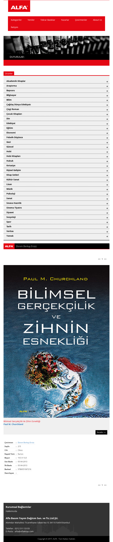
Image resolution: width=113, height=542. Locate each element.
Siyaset (10, 212)
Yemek (10, 235)
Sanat (9, 198)
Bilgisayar (11, 95)
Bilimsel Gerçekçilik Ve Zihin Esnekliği (22, 421)
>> (105, 259)
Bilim (9, 99)
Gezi (8, 142)
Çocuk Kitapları (14, 113)
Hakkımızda (11, 511)
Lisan (9, 184)
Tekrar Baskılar (47, 19)
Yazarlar (65, 19)
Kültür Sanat (12, 179)
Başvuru (10, 90)
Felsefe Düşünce (14, 137)
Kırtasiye (10, 165)
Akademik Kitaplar (15, 81)
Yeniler (31, 19)
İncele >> (101, 432)
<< (99, 259)
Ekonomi (11, 132)
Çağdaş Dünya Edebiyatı (18, 104)
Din (8, 118)
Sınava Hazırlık (13, 203)
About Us (97, 19)
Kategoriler (16, 19)
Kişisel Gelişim (13, 170)
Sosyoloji (11, 217)
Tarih (8, 226)
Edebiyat (10, 123)
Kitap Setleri (12, 174)
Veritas (10, 231)
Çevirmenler (81, 19)
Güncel (9, 146)
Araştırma (11, 85)
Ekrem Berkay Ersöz (26, 442)
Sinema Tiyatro (14, 207)
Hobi (8, 151)
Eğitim (9, 128)
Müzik (9, 189)
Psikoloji (10, 193)
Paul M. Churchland (13, 424)
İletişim (14, 27)
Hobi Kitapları (13, 156)
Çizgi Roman (12, 109)
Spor (8, 221)
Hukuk (9, 160)
